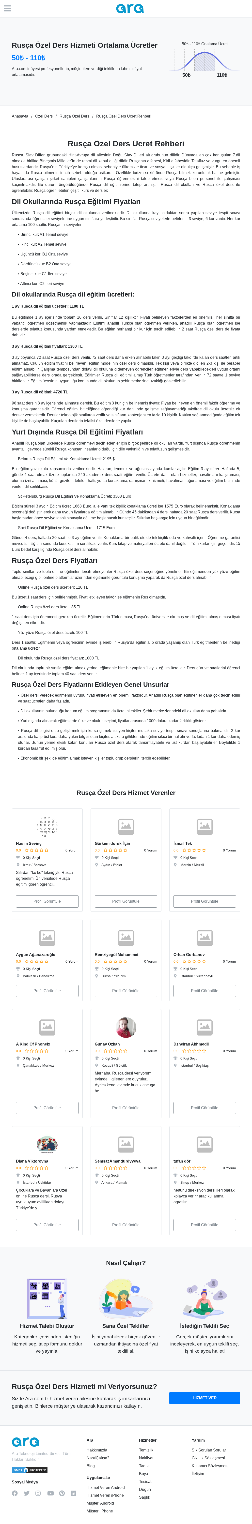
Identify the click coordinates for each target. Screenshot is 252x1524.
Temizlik (146, 1450)
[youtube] (53, 1495)
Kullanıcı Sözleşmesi (210, 1466)
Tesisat (145, 1481)
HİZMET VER (205, 1398)
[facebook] (18, 1495)
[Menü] (10, 9)
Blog (91, 1466)
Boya (143, 1474)
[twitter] (29, 1495)
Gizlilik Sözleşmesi (208, 1458)
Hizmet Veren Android (106, 1487)
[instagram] (41, 1495)
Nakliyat (146, 1458)
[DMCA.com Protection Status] (30, 1472)
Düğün (145, 1489)
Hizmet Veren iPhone (105, 1495)
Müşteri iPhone (100, 1511)
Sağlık (144, 1497)
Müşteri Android (100, 1503)
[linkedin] (77, 1495)
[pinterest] (65, 1495)
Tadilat (145, 1466)
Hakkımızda (97, 1450)
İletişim (198, 1474)
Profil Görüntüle (47, 901)
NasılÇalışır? (98, 1458)
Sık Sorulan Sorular (209, 1450)
